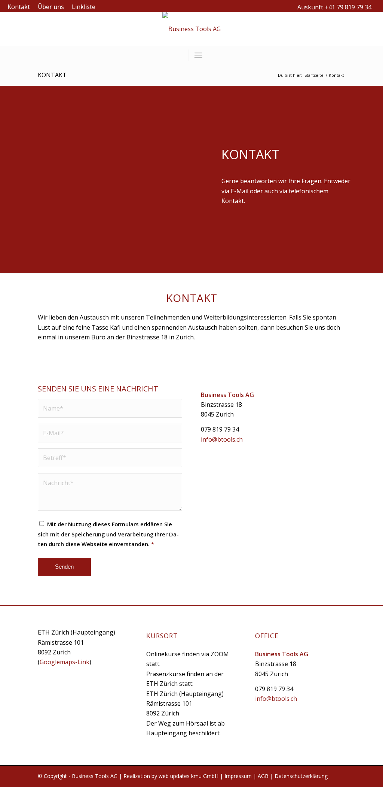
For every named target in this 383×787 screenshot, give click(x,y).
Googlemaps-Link (64, 662)
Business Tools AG (94, 776)
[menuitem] (20, 7)
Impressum (238, 776)
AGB (263, 776)
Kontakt (18, 7)
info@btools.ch (222, 439)
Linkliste (83, 7)
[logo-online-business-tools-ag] (191, 29)
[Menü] (198, 55)
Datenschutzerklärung (301, 776)
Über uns (51, 7)
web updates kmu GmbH (188, 776)
